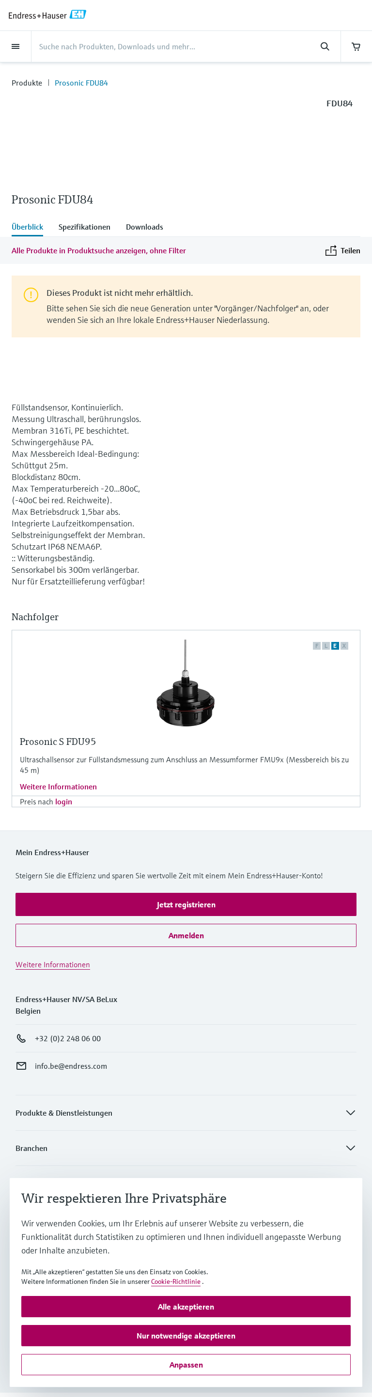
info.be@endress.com (71, 1066)
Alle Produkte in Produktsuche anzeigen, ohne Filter (99, 250)
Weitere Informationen (58, 786)
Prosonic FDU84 (81, 82)
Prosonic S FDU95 (58, 742)
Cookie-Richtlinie (176, 1281)
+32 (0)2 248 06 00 (68, 1038)
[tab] (31, 227)
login (63, 801)
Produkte (27, 82)
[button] (186, 904)
